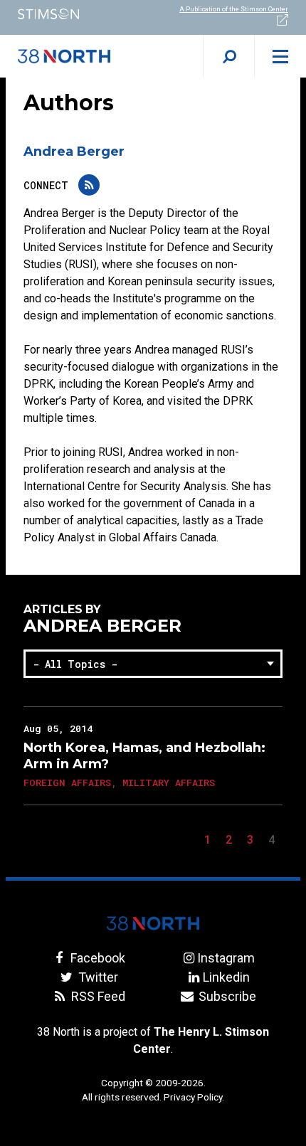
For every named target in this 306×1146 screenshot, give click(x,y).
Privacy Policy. (194, 1097)
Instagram (226, 957)
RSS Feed (96, 996)
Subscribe (226, 996)
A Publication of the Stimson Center (233, 9)
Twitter (96, 977)
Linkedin (226, 977)
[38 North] (153, 923)
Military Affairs (168, 782)
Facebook (96, 957)
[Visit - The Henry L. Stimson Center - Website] (76, 14)
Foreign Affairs (67, 782)
